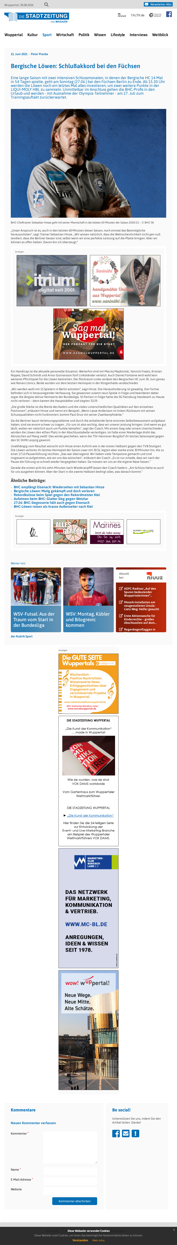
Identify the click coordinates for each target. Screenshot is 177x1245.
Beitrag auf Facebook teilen (116, 1133)
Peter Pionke (39, 54)
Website (16, 1189)
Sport (47, 34)
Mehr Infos (98, 1240)
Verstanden (80, 1240)
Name (16, 1169)
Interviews (138, 34)
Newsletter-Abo (161, 4)
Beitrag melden (135, 1133)
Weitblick (160, 34)
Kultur (32, 34)
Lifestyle (118, 34)
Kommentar (20, 1133)
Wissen (100, 34)
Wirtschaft (65, 34)
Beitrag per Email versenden (126, 1133)
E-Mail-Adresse (22, 1179)
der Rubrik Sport (22, 636)
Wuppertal (14, 34)
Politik (84, 34)
